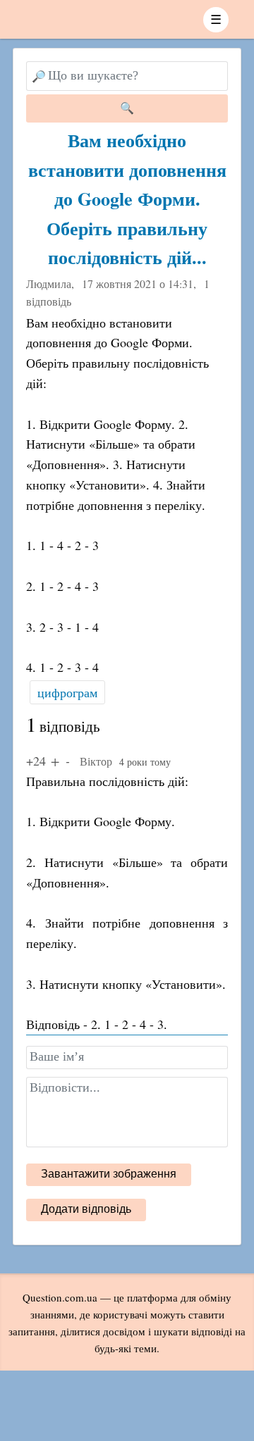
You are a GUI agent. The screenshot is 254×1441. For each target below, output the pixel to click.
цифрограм (67, 692)
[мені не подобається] (68, 760)
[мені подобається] (55, 760)
